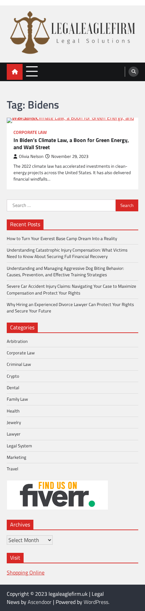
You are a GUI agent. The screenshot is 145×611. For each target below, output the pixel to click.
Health (13, 410)
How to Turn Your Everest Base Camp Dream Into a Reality (62, 238)
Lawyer (14, 433)
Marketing (16, 457)
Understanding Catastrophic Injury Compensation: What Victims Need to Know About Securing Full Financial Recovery (67, 253)
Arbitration (17, 341)
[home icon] (15, 72)
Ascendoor (40, 602)
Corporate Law (30, 132)
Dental (13, 387)
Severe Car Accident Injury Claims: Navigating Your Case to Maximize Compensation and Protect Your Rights (71, 289)
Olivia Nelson (31, 156)
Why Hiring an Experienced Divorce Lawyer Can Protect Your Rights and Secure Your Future (70, 307)
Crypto (13, 376)
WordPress (96, 602)
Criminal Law (19, 364)
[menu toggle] (32, 71)
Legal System (19, 445)
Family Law (17, 399)
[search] (133, 72)
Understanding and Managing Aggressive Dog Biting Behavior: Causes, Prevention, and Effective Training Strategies (65, 271)
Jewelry (14, 422)
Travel (12, 468)
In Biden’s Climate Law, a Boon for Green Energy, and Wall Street (71, 144)
